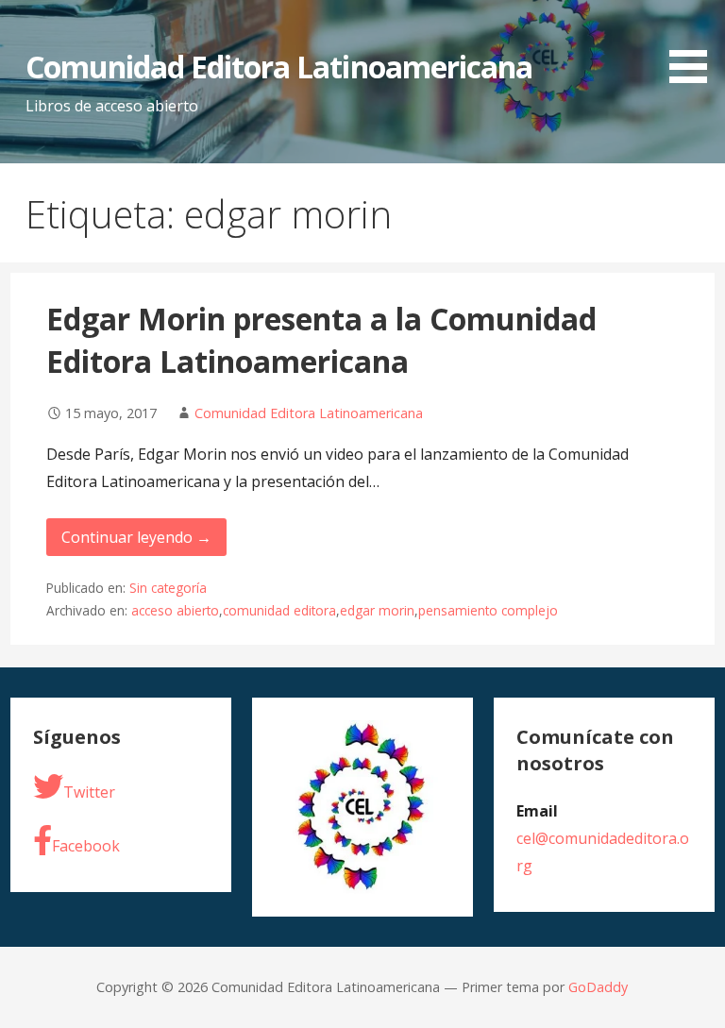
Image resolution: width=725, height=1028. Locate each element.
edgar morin (377, 610)
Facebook (86, 845)
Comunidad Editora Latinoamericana (278, 66)
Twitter (89, 792)
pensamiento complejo (488, 610)
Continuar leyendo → (136, 537)
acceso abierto (175, 610)
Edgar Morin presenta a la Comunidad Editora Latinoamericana (321, 339)
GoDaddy (598, 987)
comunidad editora (279, 610)
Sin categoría (168, 588)
